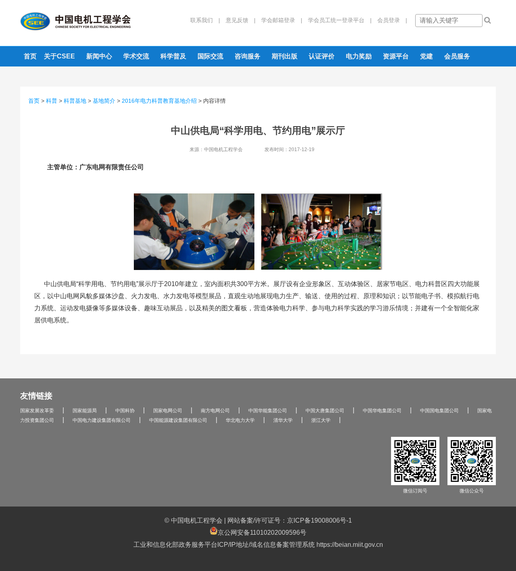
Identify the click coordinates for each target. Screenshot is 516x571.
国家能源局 (85, 410)
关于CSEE (59, 56)
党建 (426, 56)
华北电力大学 (240, 420)
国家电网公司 (167, 410)
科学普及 (173, 56)
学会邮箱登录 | (279, 20)
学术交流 (136, 56)
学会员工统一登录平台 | (337, 20)
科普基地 (75, 101)
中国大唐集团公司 (325, 410)
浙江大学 (321, 420)
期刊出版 (285, 56)
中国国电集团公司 (439, 410)
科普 (51, 101)
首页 (30, 56)
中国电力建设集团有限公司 (102, 420)
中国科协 (125, 410)
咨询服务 (247, 56)
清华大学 (283, 420)
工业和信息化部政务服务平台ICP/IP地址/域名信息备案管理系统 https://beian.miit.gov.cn (258, 544)
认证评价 (322, 56)
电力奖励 (359, 56)
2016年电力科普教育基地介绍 (159, 101)
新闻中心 (99, 56)
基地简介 (104, 101)
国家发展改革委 (37, 410)
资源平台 (396, 56)
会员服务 (457, 56)
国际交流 (210, 56)
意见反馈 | (238, 20)
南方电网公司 (215, 410)
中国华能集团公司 (267, 410)
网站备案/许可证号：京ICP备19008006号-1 (289, 520)
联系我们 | (205, 20)
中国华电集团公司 (382, 410)
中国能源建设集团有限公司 (178, 420)
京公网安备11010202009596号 (262, 532)
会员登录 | (389, 20)
